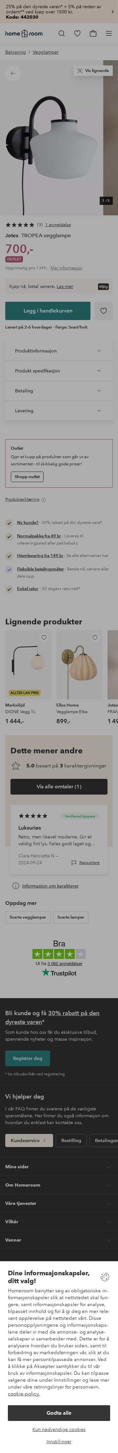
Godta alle (59, 1413)
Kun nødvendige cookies (59, 1429)
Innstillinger (59, 1441)
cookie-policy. (24, 1394)
